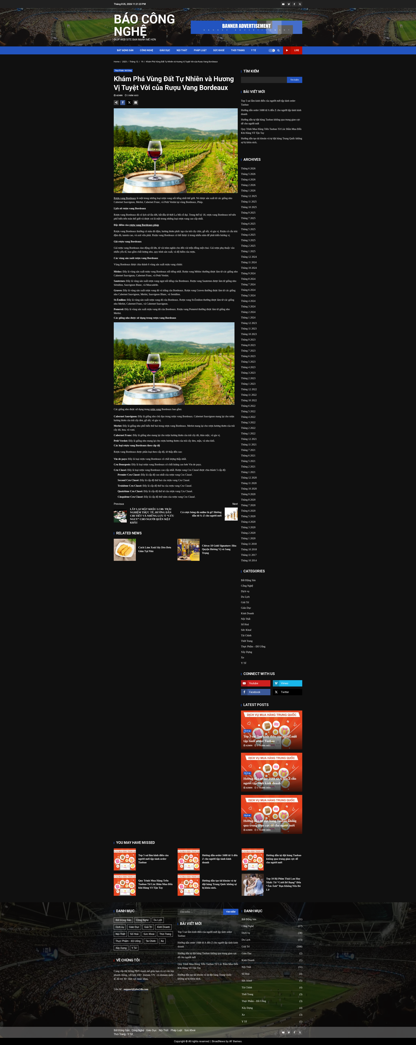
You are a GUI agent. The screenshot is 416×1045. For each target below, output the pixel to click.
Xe (242, 657)
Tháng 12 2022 (249, 389)
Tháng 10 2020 (249, 488)
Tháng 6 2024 (248, 290)
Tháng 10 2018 (249, 549)
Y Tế (253, 50)
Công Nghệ (146, 50)
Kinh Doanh (247, 613)
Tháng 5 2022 (248, 411)
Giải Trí (245, 602)
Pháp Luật (200, 50)
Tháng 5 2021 (248, 461)
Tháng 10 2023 (249, 334)
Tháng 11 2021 (249, 444)
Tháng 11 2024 (249, 262)
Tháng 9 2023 (248, 339)
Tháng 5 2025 (248, 229)
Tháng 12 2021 (249, 439)
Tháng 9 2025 (248, 212)
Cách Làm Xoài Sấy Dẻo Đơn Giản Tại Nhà (125, 550)
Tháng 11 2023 (249, 328)
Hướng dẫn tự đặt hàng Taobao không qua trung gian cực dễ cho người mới (253, 859)
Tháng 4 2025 (248, 234)
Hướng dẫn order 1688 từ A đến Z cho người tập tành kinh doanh (189, 859)
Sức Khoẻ (218, 50)
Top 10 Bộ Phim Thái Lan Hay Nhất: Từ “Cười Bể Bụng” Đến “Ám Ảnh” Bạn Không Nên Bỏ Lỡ (253, 885)
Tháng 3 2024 (248, 306)
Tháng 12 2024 (249, 256)
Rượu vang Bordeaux (125, 198)
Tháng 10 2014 (249, 560)
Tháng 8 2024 (248, 278)
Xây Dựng (246, 652)
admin (119, 95)
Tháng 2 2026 (248, 185)
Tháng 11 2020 (249, 483)
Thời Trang (238, 50)
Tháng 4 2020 (248, 521)
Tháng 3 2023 (248, 372)
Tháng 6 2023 (248, 356)
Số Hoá (245, 624)
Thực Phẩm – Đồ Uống (253, 646)
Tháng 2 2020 (248, 532)
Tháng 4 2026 (248, 179)
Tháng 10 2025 (249, 207)
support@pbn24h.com (136, 989)
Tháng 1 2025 (248, 251)
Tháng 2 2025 (248, 245)
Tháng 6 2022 (248, 405)
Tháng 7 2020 (248, 505)
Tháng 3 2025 (248, 240)
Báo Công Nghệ (144, 25)
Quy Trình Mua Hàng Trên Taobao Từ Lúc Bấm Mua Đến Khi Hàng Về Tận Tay (125, 885)
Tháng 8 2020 (248, 499)
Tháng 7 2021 (248, 450)
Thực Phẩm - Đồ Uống (123, 70)
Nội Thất (182, 50)
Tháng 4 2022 (248, 416)
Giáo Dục (165, 50)
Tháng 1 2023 (248, 383)
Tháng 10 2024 (249, 267)
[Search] (278, 50)
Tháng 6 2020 (248, 510)
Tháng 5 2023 (248, 361)
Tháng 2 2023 (248, 378)
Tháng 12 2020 (249, 477)
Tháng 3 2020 (248, 527)
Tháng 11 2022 (249, 394)
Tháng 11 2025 (249, 201)
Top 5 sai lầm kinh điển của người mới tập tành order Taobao (125, 859)
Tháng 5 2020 (248, 516)
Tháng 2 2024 (248, 312)
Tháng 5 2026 (248, 174)
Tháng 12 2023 (249, 323)
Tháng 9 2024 (248, 273)
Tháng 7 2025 (248, 218)
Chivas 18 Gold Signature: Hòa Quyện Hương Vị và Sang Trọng (188, 550)
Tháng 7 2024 (248, 284)
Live (296, 50)
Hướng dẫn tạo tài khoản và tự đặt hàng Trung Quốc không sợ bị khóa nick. (189, 885)
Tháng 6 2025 (248, 223)
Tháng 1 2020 (248, 538)
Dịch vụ (245, 591)
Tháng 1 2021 (248, 472)
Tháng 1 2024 (248, 317)
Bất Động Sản (125, 50)
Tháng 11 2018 (249, 543)
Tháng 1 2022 (248, 433)
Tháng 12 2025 (249, 196)
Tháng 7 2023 (248, 350)
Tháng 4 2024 (248, 301)
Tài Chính (246, 635)
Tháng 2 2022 (248, 428)
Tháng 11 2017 (249, 555)
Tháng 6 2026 (248, 168)
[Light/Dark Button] (271, 50)
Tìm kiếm (251, 71)
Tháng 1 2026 (248, 190)
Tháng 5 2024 (248, 295)
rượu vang (155, 409)
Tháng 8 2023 (248, 345)
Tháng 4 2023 (248, 367)
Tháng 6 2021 (248, 455)
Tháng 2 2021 (248, 466)
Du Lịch (245, 596)
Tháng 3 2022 (248, 422)
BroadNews (218, 1041)
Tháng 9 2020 (248, 494)
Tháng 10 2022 (249, 400)
